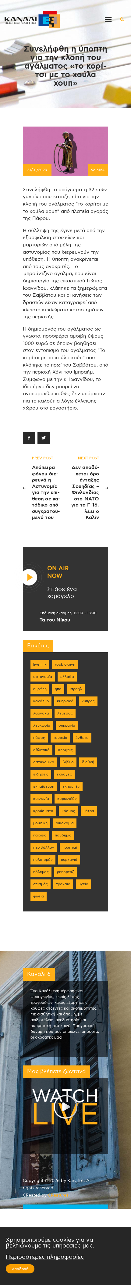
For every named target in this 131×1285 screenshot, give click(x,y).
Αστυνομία (42, 676)
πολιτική (69, 847)
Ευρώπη (40, 689)
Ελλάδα (67, 676)
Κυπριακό (65, 701)
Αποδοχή (20, 1269)
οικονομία (65, 823)
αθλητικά (41, 750)
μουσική (40, 823)
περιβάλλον (43, 847)
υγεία (83, 884)
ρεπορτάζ (65, 872)
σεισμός (40, 884)
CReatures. (59, 1195)
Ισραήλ (76, 689)
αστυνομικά (43, 762)
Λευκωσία (41, 725)
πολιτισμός (43, 859)
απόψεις (65, 750)
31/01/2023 (37, 170)
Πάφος (39, 737)
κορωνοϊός (67, 798)
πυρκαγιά (69, 859)
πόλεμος (41, 872)
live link (40, 664)
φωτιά (38, 896)
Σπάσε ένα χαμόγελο (62, 592)
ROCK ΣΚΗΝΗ (65, 664)
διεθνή (88, 762)
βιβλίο (68, 762)
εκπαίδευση (43, 786)
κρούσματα (43, 811)
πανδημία (63, 835)
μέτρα (88, 811)
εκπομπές (71, 786)
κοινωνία (41, 798)
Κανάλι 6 (41, 701)
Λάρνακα (41, 713)
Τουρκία (60, 737)
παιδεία (40, 835)
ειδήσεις (40, 774)
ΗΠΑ (58, 689)
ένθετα (82, 737)
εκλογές (64, 774)
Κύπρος (88, 701)
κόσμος (68, 811)
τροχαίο (63, 884)
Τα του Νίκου (55, 619)
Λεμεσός (65, 713)
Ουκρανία (66, 725)
